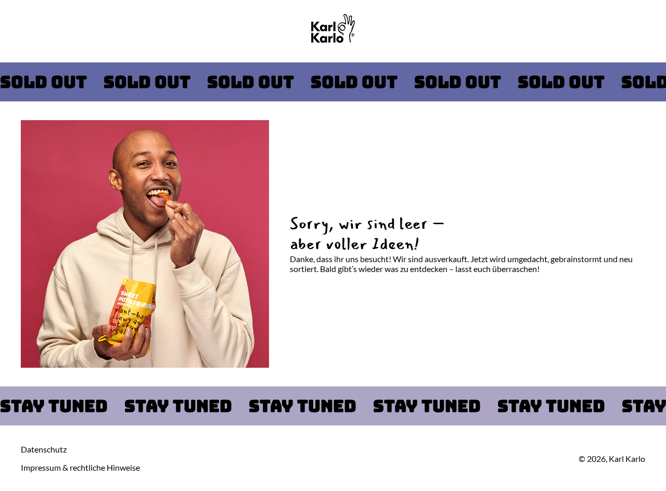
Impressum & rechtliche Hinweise (80, 467)
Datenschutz (44, 449)
